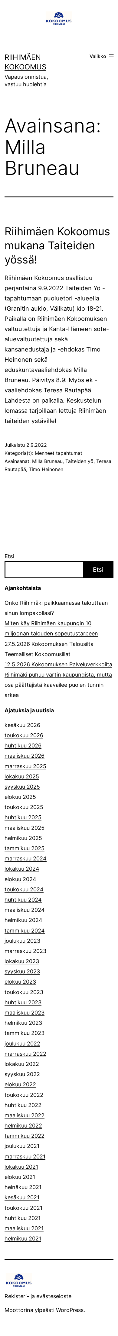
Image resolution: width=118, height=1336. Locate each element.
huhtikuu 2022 (23, 1105)
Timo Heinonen (46, 469)
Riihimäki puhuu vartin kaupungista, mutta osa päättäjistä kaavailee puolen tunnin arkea (58, 684)
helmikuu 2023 (23, 1023)
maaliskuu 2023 (24, 1012)
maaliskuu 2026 (24, 756)
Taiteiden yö (79, 461)
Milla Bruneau (47, 461)
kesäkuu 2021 (22, 1197)
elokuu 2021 (20, 1177)
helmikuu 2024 (23, 920)
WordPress (70, 1310)
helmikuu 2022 (23, 1125)
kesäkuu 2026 (22, 725)
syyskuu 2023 (22, 971)
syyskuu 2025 (22, 787)
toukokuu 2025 (24, 807)
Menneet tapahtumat (58, 453)
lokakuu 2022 (22, 1064)
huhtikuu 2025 (23, 817)
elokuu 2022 (20, 1084)
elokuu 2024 (20, 879)
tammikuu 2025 (24, 848)
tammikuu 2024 (25, 930)
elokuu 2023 (20, 981)
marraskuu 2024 (26, 858)
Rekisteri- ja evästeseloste (38, 1296)
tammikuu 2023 (24, 1033)
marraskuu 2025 (25, 766)
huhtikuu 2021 (23, 1218)
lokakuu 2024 (22, 869)
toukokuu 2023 (24, 992)
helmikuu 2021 (23, 1238)
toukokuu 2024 (24, 889)
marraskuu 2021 (25, 1156)
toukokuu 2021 (23, 1208)
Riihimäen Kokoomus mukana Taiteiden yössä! (57, 245)
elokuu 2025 (20, 797)
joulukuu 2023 (22, 941)
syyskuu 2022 (22, 1074)
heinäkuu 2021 (23, 1187)
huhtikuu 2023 (23, 1002)
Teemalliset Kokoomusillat (37, 654)
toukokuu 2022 (24, 1095)
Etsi (9, 556)
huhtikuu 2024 (23, 899)
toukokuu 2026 (24, 735)
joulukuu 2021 (22, 1146)
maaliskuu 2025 (24, 828)
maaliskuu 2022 (24, 1115)
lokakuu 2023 (22, 961)
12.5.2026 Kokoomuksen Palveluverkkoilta (58, 664)
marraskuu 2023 (25, 951)
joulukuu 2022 (22, 1043)
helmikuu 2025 (23, 838)
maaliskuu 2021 (24, 1228)
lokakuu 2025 (22, 776)
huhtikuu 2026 (23, 745)
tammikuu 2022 (24, 1136)
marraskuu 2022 (25, 1054)
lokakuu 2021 (21, 1167)
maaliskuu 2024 (25, 910)
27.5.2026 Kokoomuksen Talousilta (49, 644)
